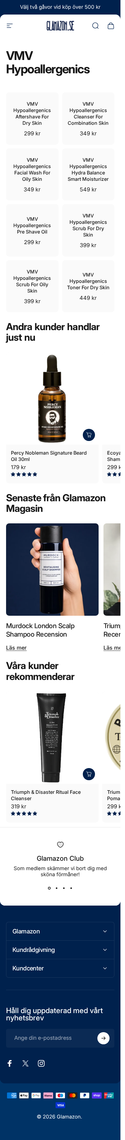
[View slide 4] (71, 888)
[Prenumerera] (103, 1038)
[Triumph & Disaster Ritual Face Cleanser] (52, 737)
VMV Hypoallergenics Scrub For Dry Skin (88, 225)
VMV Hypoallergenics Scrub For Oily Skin (32, 281)
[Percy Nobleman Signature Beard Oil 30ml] (52, 398)
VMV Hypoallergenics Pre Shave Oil (32, 225)
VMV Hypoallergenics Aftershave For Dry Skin (32, 113)
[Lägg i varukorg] (89, 435)
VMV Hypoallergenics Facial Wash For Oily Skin (32, 169)
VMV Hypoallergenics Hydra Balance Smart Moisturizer (88, 169)
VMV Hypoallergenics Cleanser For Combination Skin (88, 113)
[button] (24, 474)
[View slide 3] (64, 888)
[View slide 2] (56, 888)
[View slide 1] (49, 888)
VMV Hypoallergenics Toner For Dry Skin (88, 281)
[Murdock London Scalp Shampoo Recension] (52, 569)
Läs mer (16, 648)
